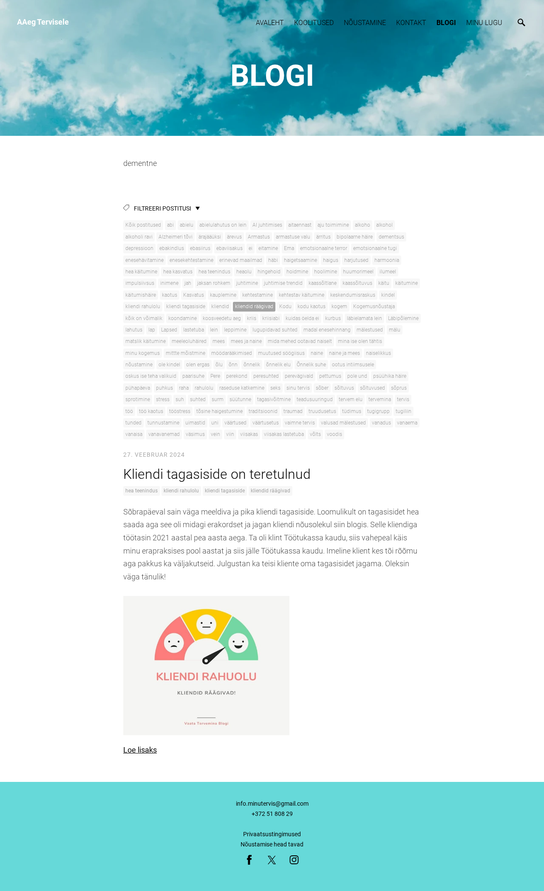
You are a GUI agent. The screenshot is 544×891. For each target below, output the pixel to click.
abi (170, 225)
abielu (186, 225)
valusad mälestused (343, 423)
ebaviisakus (229, 248)
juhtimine (247, 283)
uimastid (195, 423)
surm (218, 399)
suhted (198, 399)
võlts (315, 434)
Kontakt (411, 23)
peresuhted (266, 376)
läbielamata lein (364, 318)
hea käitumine (141, 272)
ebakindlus (171, 248)
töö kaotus (151, 411)
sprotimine (137, 399)
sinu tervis (298, 388)
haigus (330, 260)
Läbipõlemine (403, 318)
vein (215, 434)
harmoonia (386, 260)
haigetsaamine (300, 260)
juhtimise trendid (283, 283)
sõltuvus (344, 388)
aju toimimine (333, 225)
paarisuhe (193, 376)
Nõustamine (365, 23)
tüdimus (351, 411)
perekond (236, 376)
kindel (388, 295)
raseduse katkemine (241, 388)
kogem (339, 306)
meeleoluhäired (189, 341)
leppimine (235, 330)
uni (214, 423)
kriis (251, 318)
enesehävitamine (144, 260)
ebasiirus (200, 248)
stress (163, 399)
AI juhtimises (267, 225)
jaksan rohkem (213, 283)
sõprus (399, 388)
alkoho (362, 225)
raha (184, 388)
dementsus (391, 237)
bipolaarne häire (355, 237)
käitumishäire (140, 295)
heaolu (244, 272)
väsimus (195, 434)
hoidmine (297, 272)
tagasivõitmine (274, 399)
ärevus (234, 237)
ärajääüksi (209, 237)
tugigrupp (378, 411)
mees (218, 341)
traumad (293, 411)
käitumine (406, 283)
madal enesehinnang (327, 330)
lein (214, 330)
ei (250, 248)
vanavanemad (164, 434)
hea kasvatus (178, 272)
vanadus (381, 423)
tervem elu (351, 399)
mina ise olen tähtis (360, 341)
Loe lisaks (140, 749)
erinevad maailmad (240, 260)
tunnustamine (163, 423)
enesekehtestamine (191, 260)
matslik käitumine (145, 341)
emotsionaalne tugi (375, 248)
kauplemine (223, 295)
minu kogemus (142, 353)
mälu (394, 330)
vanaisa (133, 434)
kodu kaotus (312, 306)
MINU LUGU (484, 23)
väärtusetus (265, 423)
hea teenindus (214, 272)
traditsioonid (263, 411)
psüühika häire (389, 376)
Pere (215, 376)
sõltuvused (372, 388)
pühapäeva (137, 388)
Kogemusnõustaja (374, 306)
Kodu (285, 306)
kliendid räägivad (254, 306)
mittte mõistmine (185, 353)
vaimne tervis (300, 423)
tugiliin (403, 411)
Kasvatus (193, 295)
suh (180, 399)
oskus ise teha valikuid (150, 376)
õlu (219, 365)
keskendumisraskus (352, 295)
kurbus (333, 318)
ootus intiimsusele (353, 365)
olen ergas (198, 365)
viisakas (249, 434)
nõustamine (139, 365)
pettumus (330, 376)
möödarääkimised (231, 353)
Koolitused (314, 23)
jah (187, 283)
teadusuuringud (315, 399)
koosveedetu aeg (222, 318)
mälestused (370, 330)
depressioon (139, 248)
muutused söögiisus (281, 353)
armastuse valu (293, 237)
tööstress (179, 411)
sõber (322, 388)
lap (151, 330)
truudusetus (322, 411)
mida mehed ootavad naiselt (300, 341)
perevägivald (299, 376)
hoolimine (325, 272)
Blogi (446, 23)
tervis (403, 399)
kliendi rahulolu (142, 306)
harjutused (356, 260)
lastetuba (193, 330)
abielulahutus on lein (222, 225)
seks (275, 388)
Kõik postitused (143, 225)
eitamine (268, 248)
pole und (357, 376)
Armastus (259, 237)
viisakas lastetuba (284, 434)
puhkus (164, 388)
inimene (169, 283)
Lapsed (169, 330)
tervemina (379, 399)
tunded (133, 423)
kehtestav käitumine (301, 295)
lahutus (133, 330)
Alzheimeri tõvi (176, 237)
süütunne (240, 399)
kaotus (169, 295)
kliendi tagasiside (185, 306)
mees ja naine (246, 341)
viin (230, 434)
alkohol (384, 225)
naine (317, 353)
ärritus (323, 237)
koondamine (182, 318)
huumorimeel (358, 272)
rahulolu (204, 388)
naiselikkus (378, 353)
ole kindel (169, 365)
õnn (233, 365)
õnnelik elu (278, 365)
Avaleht (270, 23)
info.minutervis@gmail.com (272, 803)
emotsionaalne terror (323, 248)
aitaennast (300, 225)
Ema (289, 248)
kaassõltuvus (357, 283)
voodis (334, 434)
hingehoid (269, 272)
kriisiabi (271, 318)
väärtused (235, 423)
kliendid (220, 306)
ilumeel (388, 272)
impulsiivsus (139, 283)
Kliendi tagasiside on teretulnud (217, 474)
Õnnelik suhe (311, 365)
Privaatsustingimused (272, 834)
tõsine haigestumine (219, 411)
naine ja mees (344, 353)
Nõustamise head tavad (272, 844)
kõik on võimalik (143, 318)
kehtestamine (257, 295)
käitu (383, 283)
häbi (273, 260)
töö (129, 411)
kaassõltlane (323, 283)
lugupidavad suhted (275, 330)
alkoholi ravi (139, 237)
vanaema (407, 423)
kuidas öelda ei (302, 318)
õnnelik (252, 365)
